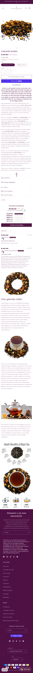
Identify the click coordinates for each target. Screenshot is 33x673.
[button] (3, 8)
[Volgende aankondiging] (30, 2)
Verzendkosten (3, 59)
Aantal (2, 68)
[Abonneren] (28, 532)
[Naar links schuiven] (13, 48)
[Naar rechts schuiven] (20, 48)
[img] (4, 235)
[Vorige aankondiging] (3, 2)
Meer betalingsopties (16, 84)
